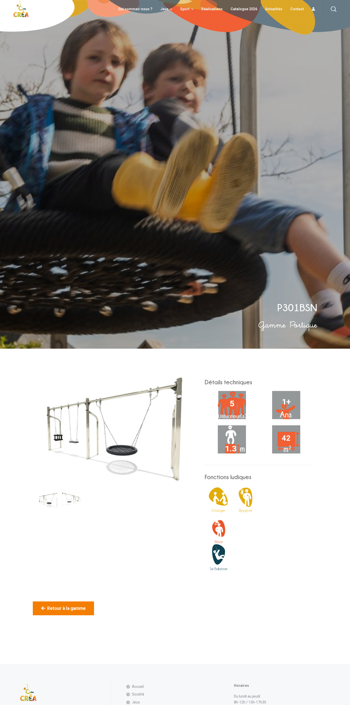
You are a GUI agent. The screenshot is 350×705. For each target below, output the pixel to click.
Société (138, 694)
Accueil (138, 686)
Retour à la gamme (66, 608)
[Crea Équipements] (21, 9)
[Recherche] (333, 9)
